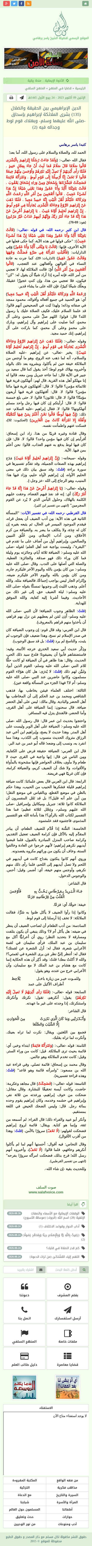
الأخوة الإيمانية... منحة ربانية (43, 81)
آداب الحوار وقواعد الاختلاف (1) (44, 1226)
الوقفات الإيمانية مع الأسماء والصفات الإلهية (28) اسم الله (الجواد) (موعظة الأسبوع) (47, 1216)
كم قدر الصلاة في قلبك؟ (44, 1248)
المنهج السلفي (35, 88)
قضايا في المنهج (60, 88)
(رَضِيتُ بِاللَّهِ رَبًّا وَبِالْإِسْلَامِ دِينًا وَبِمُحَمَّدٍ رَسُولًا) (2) (47, 1237)
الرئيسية (80, 88)
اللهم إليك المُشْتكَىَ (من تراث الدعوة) (44, 1257)
